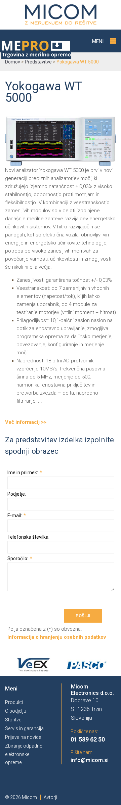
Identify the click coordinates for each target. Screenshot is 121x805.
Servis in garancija (24, 728)
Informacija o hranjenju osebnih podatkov (56, 637)
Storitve (13, 719)
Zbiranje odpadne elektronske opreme (23, 754)
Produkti (14, 702)
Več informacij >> (25, 422)
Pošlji (83, 615)
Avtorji (50, 797)
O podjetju (15, 711)
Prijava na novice (23, 737)
